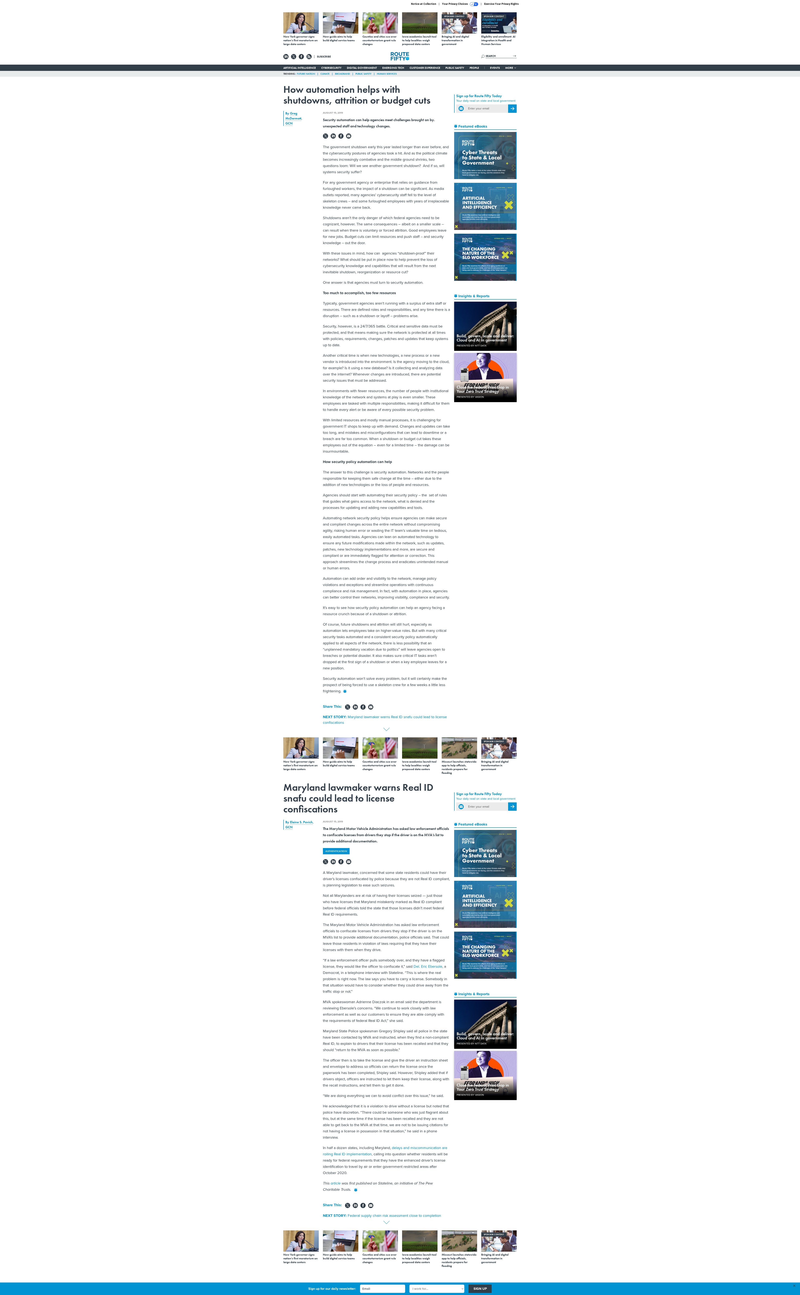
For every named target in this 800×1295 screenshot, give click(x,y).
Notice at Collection (423, 4)
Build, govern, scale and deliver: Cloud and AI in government (485, 338)
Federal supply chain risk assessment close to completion (394, 1215)
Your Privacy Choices (455, 4)
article (336, 1183)
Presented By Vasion (470, 397)
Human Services (387, 73)
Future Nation (306, 73)
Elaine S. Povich (301, 822)
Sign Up (480, 1288)
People (474, 68)
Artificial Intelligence (299, 68)
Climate (325, 73)
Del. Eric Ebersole (428, 966)
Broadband (342, 73)
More (509, 68)
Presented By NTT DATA (471, 346)
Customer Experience (425, 68)
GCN (288, 123)
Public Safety (454, 68)
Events (495, 68)
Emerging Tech (393, 68)
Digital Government (362, 68)
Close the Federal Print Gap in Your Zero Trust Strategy (483, 389)
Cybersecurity (331, 68)
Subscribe (324, 56)
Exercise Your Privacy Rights (501, 4)
